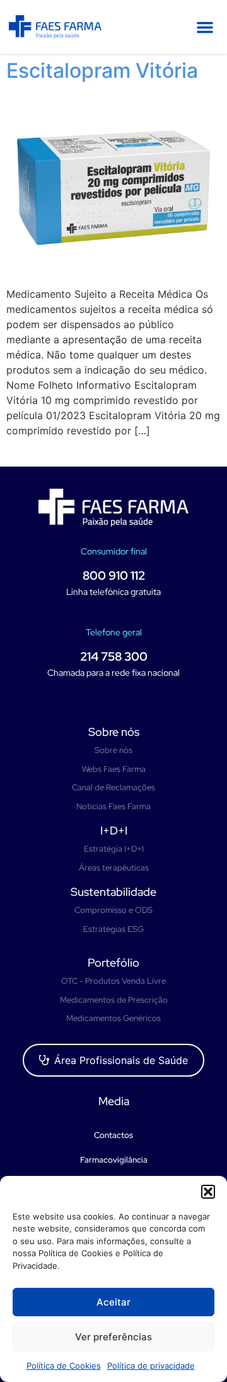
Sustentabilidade (113, 891)
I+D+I (113, 830)
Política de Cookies (63, 1366)
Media (113, 1101)
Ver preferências (113, 1337)
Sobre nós (113, 732)
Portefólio (113, 962)
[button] (208, 1191)
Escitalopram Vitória (102, 70)
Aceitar (113, 1302)
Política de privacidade (151, 1366)
